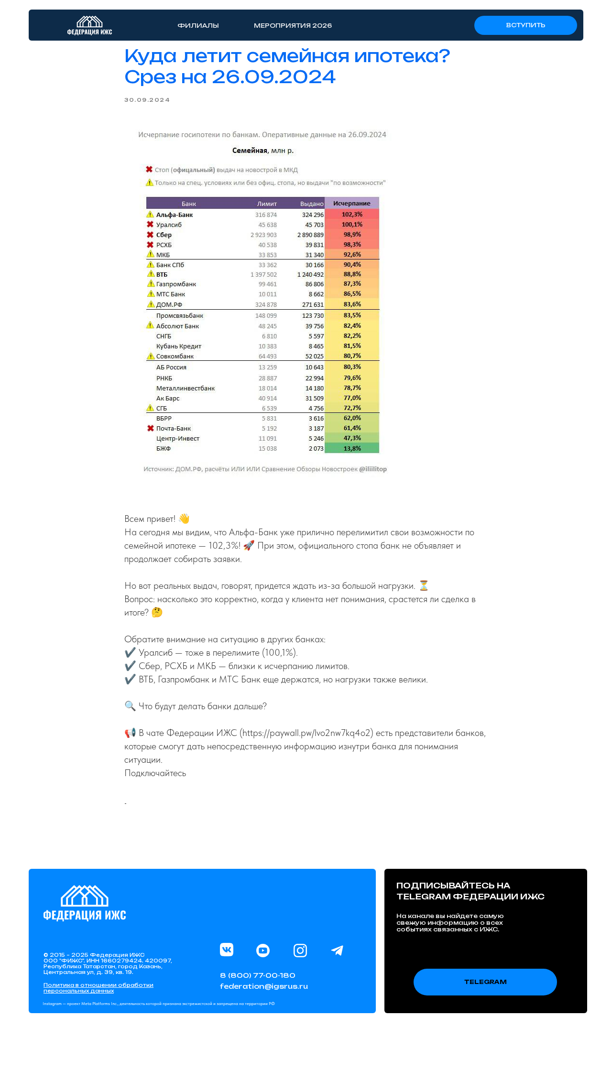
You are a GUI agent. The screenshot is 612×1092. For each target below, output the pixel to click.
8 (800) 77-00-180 (257, 975)
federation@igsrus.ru (264, 986)
